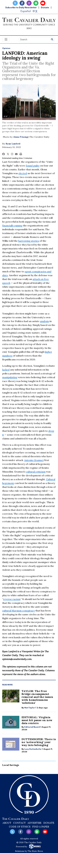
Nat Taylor (29, 708)
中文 (35, 11)
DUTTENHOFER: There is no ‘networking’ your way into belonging (39, 742)
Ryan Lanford (13, 143)
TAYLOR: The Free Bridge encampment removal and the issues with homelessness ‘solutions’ (37, 696)
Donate (45, 8)
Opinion (6, 48)
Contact (19, 822)
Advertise (34, 822)
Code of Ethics (19, 826)
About (7, 822)
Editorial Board (32, 727)
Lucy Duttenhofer (33, 749)
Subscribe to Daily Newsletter (21, 8)
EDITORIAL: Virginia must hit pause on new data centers (37, 720)
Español (25, 11)
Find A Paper (40, 826)
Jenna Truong (20, 137)
